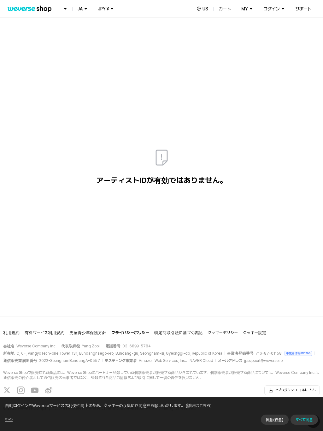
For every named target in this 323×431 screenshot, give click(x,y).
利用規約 (11, 332)
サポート (303, 8)
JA (80, 8)
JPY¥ (103, 8)
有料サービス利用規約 (44, 332)
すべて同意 (304, 419)
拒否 (9, 419)
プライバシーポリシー (130, 332)
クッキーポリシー (223, 332)
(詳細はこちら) (199, 405)
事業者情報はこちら (298, 353)
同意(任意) (275, 419)
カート (225, 8)
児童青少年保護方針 (87, 332)
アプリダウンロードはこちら (295, 390)
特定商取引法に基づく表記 (178, 332)
